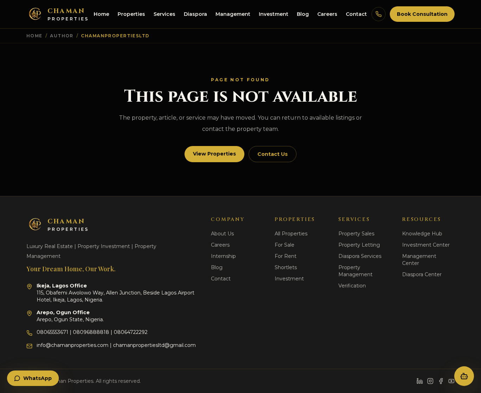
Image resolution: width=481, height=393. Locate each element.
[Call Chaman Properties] (378, 14)
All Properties (291, 233)
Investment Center (426, 245)
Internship (223, 256)
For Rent (285, 256)
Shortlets (286, 267)
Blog (303, 14)
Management (232, 14)
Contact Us (272, 154)
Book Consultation (422, 14)
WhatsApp (37, 378)
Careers (327, 14)
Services (164, 14)
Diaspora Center (422, 274)
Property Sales (356, 233)
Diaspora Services (359, 256)
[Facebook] (441, 381)
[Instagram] (430, 381)
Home (101, 14)
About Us (222, 233)
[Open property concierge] (464, 376)
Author (62, 35)
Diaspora (195, 14)
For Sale (284, 245)
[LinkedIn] (420, 381)
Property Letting (359, 245)
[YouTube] (451, 381)
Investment (273, 14)
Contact (356, 14)
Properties (131, 14)
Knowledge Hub (422, 233)
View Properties (214, 154)
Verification (352, 286)
